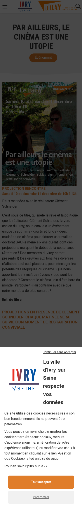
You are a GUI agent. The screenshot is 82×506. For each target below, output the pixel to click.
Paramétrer (41, 497)
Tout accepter (41, 482)
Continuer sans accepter (59, 352)
